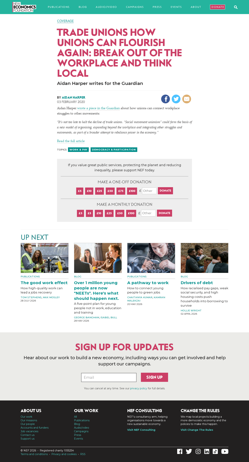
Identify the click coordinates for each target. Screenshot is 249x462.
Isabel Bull (108, 317)
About (196, 6)
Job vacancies (29, 431)
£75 (120, 190)
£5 (79, 190)
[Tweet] (176, 99)
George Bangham (86, 317)
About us (31, 410)
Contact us (27, 435)
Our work (26, 416)
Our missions (29, 420)
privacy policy (138, 388)
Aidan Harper (73, 97)
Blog (83, 6)
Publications (59, 6)
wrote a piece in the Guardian (98, 108)
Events (176, 6)
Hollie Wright (191, 310)
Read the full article (71, 141)
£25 (99, 190)
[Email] (187, 99)
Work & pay (78, 149)
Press (157, 6)
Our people (28, 424)
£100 (132, 190)
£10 (89, 190)
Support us (27, 438)
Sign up (154, 377)
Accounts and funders (34, 427)
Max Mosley (51, 297)
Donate (217, 6)
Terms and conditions (34, 454)
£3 (80, 213)
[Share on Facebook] (166, 99)
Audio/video (106, 6)
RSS (82, 454)
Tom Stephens (31, 297)
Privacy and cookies (64, 454)
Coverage (65, 21)
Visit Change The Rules (197, 430)
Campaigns (135, 6)
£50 (110, 190)
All (75, 416)
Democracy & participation (114, 149)
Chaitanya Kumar (139, 297)
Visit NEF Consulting (141, 430)
